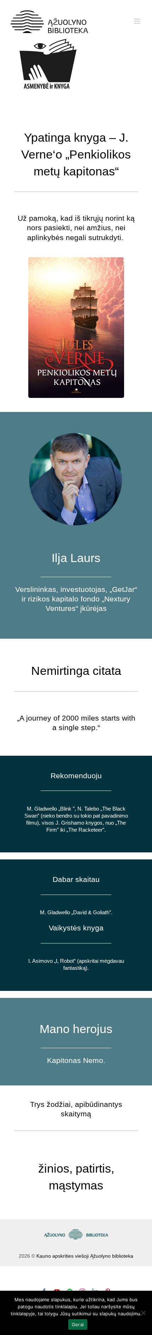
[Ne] (143, 1312)
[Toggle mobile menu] (137, 21)
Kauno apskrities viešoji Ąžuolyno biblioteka (84, 1256)
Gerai (78, 1324)
